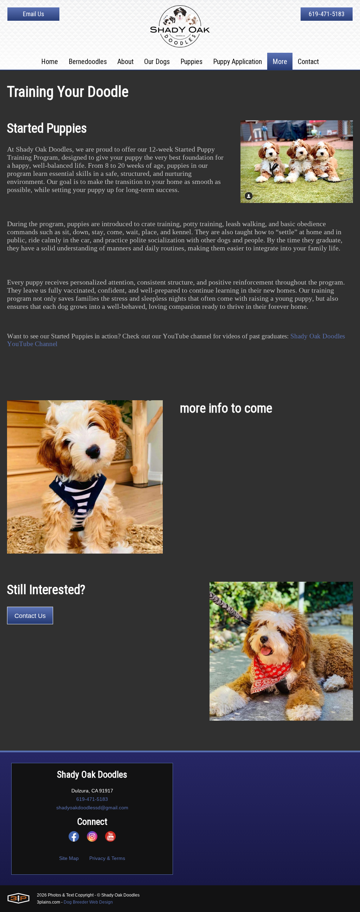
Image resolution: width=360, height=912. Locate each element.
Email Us (33, 14)
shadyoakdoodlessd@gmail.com (92, 807)
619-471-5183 (327, 14)
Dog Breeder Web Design (88, 902)
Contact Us (30, 615)
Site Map (69, 858)
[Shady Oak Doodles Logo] (180, 26)
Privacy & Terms (107, 858)
